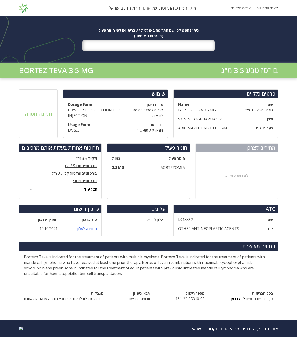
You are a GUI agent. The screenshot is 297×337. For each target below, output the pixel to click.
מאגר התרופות (267, 8)
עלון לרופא (155, 219)
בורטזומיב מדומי (85, 180)
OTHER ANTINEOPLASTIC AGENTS (208, 228)
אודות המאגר (241, 8)
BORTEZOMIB (172, 167)
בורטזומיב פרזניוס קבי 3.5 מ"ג (74, 173)
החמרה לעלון (87, 228)
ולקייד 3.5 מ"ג (86, 158)
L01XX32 (185, 219)
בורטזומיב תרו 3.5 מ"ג (81, 165)
